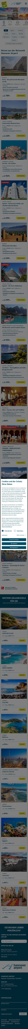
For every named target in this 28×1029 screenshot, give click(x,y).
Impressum (4, 535)
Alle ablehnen (14, 543)
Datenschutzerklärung (7, 526)
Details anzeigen (20, 535)
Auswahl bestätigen (14, 539)
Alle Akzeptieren (14, 547)
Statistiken (20, 531)
